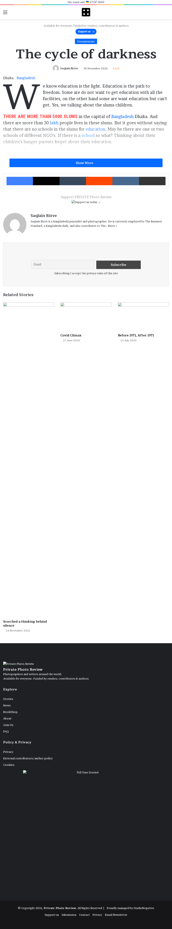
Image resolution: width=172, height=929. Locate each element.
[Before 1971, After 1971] (143, 316)
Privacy (8, 751)
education (95, 129)
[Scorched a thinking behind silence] (28, 459)
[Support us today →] (86, 203)
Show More (85, 163)
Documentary (86, 41)
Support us (52, 914)
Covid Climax (70, 335)
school (88, 135)
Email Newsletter (116, 914)
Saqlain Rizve (69, 68)
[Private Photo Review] (86, 12)
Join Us (8, 725)
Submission (69, 914)
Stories (8, 699)
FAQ (6, 731)
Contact (84, 914)
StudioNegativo (144, 908)
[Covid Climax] (85, 316)
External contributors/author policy (28, 758)
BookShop (10, 712)
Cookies (8, 764)
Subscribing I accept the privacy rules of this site (86, 273)
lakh (54, 122)
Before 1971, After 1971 (136, 335)
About (7, 718)
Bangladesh (26, 78)
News (7, 705)
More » (112, 225)
